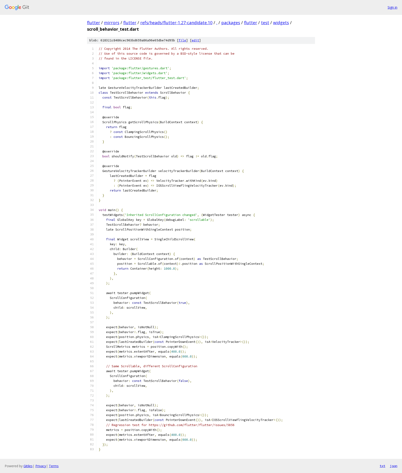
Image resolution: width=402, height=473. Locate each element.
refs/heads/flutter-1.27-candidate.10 (176, 22)
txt (382, 466)
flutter (93, 22)
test (265, 22)
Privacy (40, 466)
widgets (281, 22)
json (393, 466)
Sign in (392, 7)
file (182, 40)
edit (195, 40)
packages (230, 22)
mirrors (111, 22)
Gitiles (28, 466)
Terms (54, 466)
